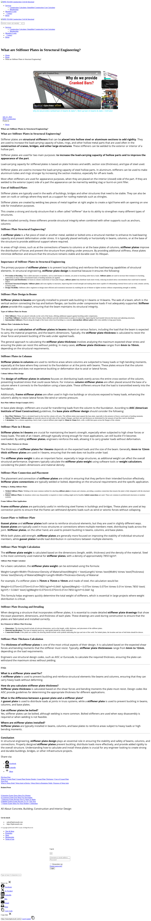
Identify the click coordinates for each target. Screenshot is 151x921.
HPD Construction (9, 119)
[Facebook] (1, 813)
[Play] (110, 93)
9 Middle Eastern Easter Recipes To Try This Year (18, 801)
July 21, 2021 (7, 117)
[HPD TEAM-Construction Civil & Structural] (17, 2)
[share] (97, 73)
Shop (7, 835)
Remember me (57, 864)
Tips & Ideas (9, 831)
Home (7, 55)
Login (52, 868)
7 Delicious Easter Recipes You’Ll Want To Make (18, 799)
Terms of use (9, 839)
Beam (7, 57)
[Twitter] (3, 813)
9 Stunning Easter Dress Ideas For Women (16, 795)
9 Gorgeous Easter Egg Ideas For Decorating (16, 797)
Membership (9, 837)
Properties (8, 833)
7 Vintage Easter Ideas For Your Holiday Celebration (19, 803)
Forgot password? (56, 866)
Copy (26, 919)
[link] (36, 74)
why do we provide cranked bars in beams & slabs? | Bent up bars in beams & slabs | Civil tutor (67, 74)
